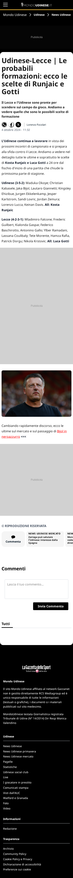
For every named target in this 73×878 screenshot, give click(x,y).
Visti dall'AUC (11, 793)
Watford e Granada (15, 798)
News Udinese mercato (18, 756)
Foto (6, 803)
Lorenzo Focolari (36, 124)
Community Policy (14, 854)
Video (6, 808)
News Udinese (61, 15)
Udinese (39, 15)
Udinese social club (15, 772)
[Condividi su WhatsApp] (4, 124)
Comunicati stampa (15, 787)
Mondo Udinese (15, 15)
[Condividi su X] (18, 124)
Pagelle (8, 761)
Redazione (10, 828)
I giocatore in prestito (17, 782)
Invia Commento (51, 606)
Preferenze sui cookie (17, 869)
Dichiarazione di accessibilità (22, 864)
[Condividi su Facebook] (11, 124)
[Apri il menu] (5, 4)
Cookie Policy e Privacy (17, 859)
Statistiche (10, 767)
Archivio (8, 848)
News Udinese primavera (19, 751)
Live (5, 777)
